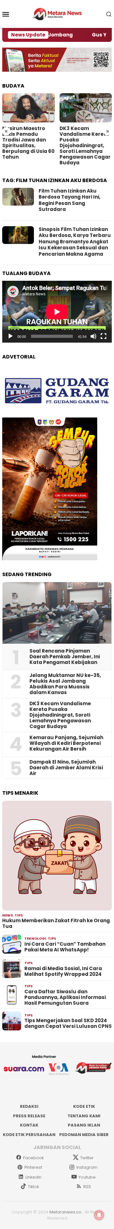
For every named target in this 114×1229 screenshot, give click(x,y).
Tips (19, 915)
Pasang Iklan (84, 1125)
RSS (87, 1187)
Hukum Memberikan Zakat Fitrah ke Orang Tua (56, 923)
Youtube (87, 1177)
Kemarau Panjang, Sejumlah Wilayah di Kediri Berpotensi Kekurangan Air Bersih (66, 743)
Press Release (29, 1116)
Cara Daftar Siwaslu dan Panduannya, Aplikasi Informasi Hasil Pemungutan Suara (65, 997)
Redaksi (29, 1106)
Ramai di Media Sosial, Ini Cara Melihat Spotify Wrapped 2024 (63, 971)
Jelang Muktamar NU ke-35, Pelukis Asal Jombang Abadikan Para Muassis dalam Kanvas (65, 684)
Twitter (87, 1158)
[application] (57, 312)
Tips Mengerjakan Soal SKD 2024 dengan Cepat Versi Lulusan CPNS (68, 1023)
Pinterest (33, 1167)
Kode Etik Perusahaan (29, 1135)
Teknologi (35, 938)
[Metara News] (57, 13)
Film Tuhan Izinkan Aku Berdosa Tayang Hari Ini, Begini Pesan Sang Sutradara (69, 200)
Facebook (33, 1158)
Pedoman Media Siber (84, 1135)
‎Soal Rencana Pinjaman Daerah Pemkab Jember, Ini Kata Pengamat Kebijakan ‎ (64, 656)
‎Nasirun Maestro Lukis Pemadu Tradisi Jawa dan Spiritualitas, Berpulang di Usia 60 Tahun (28, 143)
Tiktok (33, 1187)
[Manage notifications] (99, 1215)
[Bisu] (93, 336)
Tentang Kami (83, 1116)
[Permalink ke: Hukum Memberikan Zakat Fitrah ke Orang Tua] (57, 855)
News (7, 915)
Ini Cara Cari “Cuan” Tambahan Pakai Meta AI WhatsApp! (64, 947)
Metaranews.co (65, 1212)
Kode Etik (84, 1106)
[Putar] (10, 336)
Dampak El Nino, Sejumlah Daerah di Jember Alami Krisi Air (66, 767)
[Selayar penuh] (103, 336)
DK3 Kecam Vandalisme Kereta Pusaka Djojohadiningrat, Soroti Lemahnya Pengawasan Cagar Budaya (85, 146)
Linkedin (33, 1177)
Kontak (29, 1125)
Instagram (87, 1167)
